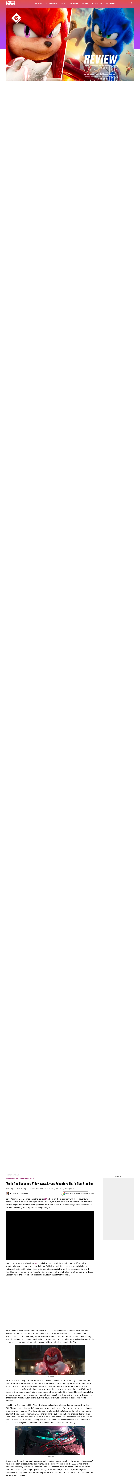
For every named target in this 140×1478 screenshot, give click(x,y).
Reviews (16, 1175)
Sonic (36, 1263)
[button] (92, 1193)
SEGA (46, 1199)
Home (8, 1175)
